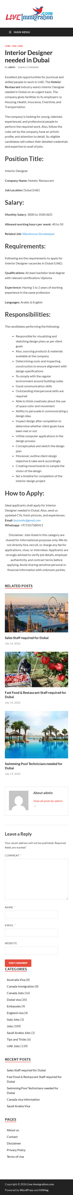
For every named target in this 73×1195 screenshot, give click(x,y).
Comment (13, 855)
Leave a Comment (28, 67)
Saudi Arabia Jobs (19, 1033)
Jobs (7, 46)
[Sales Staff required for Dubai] (36, 614)
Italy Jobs (13, 1019)
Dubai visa (14, 999)
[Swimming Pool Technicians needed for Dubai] (36, 736)
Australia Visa (16, 979)
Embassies (14, 1006)
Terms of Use (15, 1156)
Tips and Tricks (16, 1039)
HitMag (43, 1190)
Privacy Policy (16, 1150)
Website (11, 943)
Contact (12, 1136)
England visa (15, 1013)
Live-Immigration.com (40, 1184)
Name (10, 907)
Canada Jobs (15, 993)
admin (11, 67)
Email (10, 925)
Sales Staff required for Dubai (27, 638)
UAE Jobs (17, 46)
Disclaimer (14, 1143)
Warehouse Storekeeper (38, 234)
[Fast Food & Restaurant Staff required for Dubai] (36, 671)
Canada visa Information (23, 1099)
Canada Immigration (20, 986)
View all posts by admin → (47, 803)
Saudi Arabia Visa (18, 1106)
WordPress (26, 1190)
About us (13, 1130)
